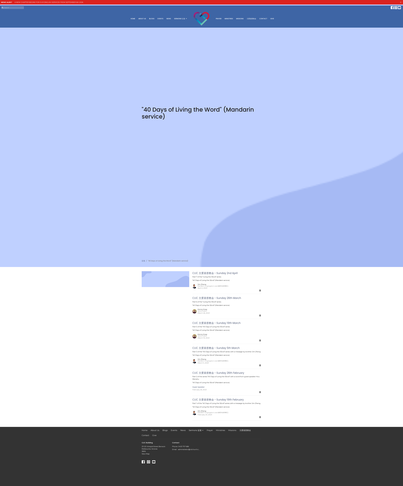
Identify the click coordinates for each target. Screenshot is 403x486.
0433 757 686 (183, 446)
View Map (146, 454)
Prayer (218, 19)
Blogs (151, 19)
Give (272, 19)
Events (160, 19)
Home (133, 19)
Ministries (229, 19)
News (168, 19)
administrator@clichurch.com (189, 449)
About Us (142, 19)
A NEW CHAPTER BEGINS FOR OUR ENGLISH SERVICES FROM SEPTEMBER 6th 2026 (49, 2)
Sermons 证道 (179, 19)
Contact (263, 19)
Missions (240, 19)
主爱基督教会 (251, 19)
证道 (143, 261)
